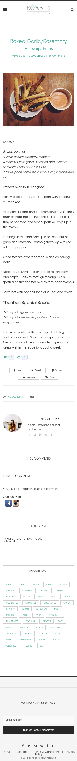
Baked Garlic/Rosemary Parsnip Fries (38, 44)
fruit (67, 596)
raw (60, 621)
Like (19, 370)
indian (25, 608)
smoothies (11, 633)
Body (36, 584)
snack (28, 633)
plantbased (12, 621)
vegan (56, 639)
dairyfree (27, 590)
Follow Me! (10, 541)
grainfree (30, 602)
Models (10, 614)
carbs (49, 584)
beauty (22, 584)
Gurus (66, 602)
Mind (56, 608)
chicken (10, 590)
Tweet (38, 370)
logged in (26, 489)
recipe (9, 627)
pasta (38, 614)
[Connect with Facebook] (9, 503)
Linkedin (30, 376)
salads (39, 627)
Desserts (44, 590)
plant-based (55, 614)
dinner (59, 590)
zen (42, 645)
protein (47, 621)
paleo (25, 614)
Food (54, 596)
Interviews (41, 608)
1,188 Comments (55, 55)
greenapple (50, 602)
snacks (43, 633)
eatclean (11, 596)
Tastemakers (25, 639)
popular (30, 621)
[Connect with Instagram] (16, 503)
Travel (42, 639)
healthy (10, 608)
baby (8, 584)
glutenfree (12, 602)
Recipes (24, 627)
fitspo (41, 596)
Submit (59, 370)
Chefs (63, 584)
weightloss (12, 645)
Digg (51, 376)
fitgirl (26, 596)
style (8, 639)
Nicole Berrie (16, 396)
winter (29, 645)
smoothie (55, 627)
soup (57, 633)
